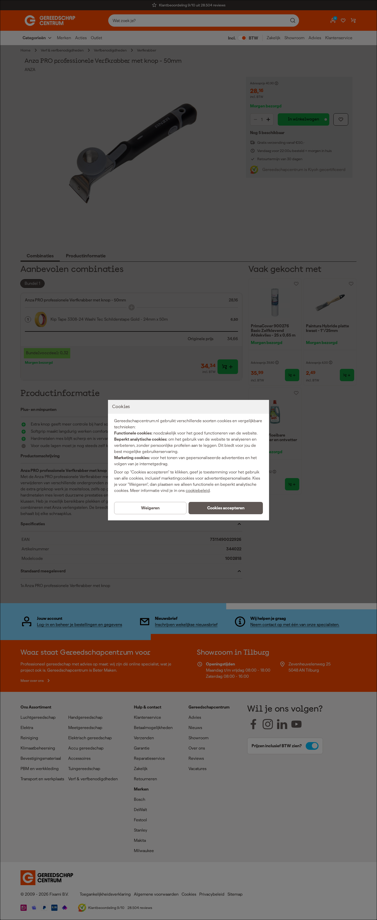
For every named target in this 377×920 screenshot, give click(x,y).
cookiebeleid (198, 490)
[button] (225, 508)
